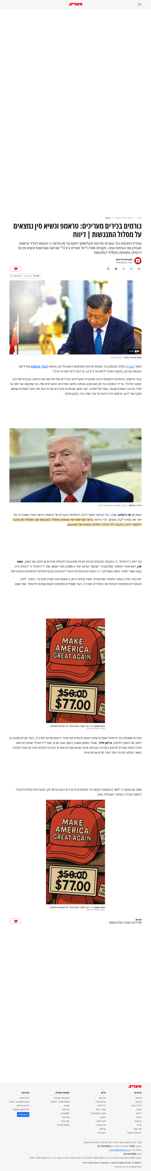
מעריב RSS (101, 1109)
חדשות (139, 1097)
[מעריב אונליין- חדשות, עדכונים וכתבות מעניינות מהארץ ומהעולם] (75, 4)
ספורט (139, 1109)
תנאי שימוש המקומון (21, 1109)
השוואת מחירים (63, 1125)
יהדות (139, 1125)
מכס (139, 922)
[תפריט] (144, 4)
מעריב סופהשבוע (98, 1113)
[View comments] (15, 268)
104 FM (65, 1117)
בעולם (108, 217)
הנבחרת (138, 1121)
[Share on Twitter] (123, 268)
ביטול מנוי (101, 1132)
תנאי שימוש (24, 1097)
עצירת (130, 366)
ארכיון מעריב (100, 1125)
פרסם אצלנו (100, 1101)
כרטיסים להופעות (134, 1132)
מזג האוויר (137, 1128)
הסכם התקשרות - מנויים (19, 1101)
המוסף (103, 1117)
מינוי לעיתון (101, 1121)
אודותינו (102, 1128)
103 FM (65, 1109)
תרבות (139, 1117)
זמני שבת (65, 1121)
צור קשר (102, 1097)
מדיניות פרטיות (23, 1105)
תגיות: (138, 919)
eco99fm (65, 1113)
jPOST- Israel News (60, 1101)
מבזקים (138, 1101)
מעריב (139, 217)
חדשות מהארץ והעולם (124, 217)
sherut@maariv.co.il (120, 1150)
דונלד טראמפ (116, 922)
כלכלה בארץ (136, 1105)
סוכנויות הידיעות (124, 259)
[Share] (139, 268)
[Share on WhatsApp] (116, 268)
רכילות (139, 1113)
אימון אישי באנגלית (61, 1097)
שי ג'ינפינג (130, 922)
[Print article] (108, 268)
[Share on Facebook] (131, 268)
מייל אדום (102, 1105)
